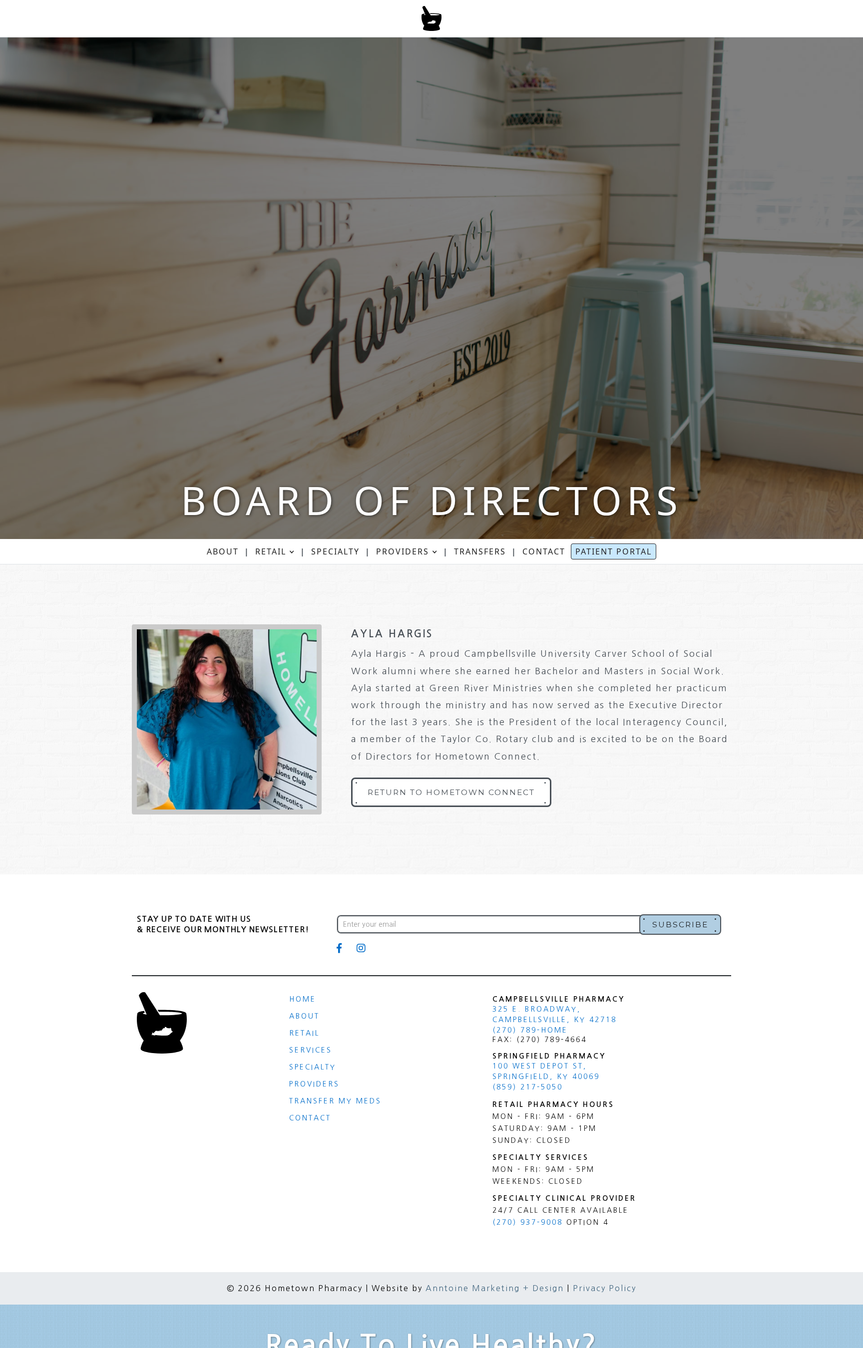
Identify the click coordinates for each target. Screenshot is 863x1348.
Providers (314, 1083)
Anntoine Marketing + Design (495, 1288)
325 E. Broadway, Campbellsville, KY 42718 (554, 1014)
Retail (304, 1033)
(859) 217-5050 (527, 1086)
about (223, 551)
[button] (275, 551)
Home (302, 999)
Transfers (480, 551)
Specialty (335, 551)
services (310, 1050)
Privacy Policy (604, 1288)
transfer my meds (335, 1100)
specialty (312, 1067)
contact (543, 551)
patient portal (613, 551)
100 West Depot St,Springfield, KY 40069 (546, 1071)
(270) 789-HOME (530, 1030)
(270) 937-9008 (527, 1222)
